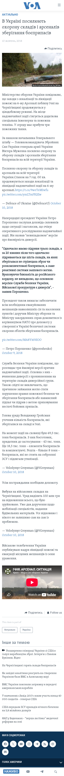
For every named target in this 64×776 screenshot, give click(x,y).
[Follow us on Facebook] (5, 744)
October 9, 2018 (12, 353)
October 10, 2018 (13, 472)
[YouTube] (28, 771)
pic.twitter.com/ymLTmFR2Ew (21, 194)
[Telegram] (42, 771)
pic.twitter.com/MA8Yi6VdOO (21, 340)
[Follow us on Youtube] (21, 744)
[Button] (53, 48)
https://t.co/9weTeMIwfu (31, 190)
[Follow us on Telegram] (37, 744)
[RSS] (44, 744)
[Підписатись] (5, 752)
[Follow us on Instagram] (29, 744)
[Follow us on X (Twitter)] (13, 744)
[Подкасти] (52, 744)
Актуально (10, 14)
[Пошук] (56, 771)
